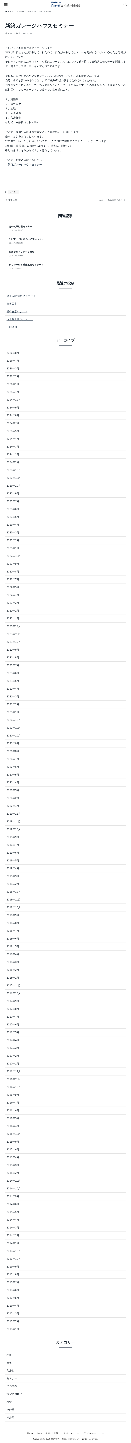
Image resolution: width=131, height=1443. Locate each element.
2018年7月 (13, 930)
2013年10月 (14, 1258)
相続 (9, 1355)
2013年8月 (13, 1274)
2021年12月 (14, 626)
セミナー (28, 33)
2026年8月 (13, 353)
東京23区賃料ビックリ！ (21, 296)
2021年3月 (13, 696)
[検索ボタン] (125, 4)
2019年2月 (13, 884)
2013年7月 (13, 1282)
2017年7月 (13, 1016)
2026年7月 (13, 360)
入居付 (10, 1370)
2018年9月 (13, 915)
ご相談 (64, 1433)
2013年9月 (13, 1266)
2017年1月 (13, 1063)
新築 (9, 1362)
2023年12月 (14, 470)
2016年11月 (13, 1079)
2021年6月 (13, 673)
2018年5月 (13, 946)
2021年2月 (13, 704)
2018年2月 (13, 970)
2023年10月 (14, 485)
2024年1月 (13, 462)
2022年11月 (13, 556)
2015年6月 (13, 1149)
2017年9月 (13, 1001)
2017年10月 (14, 993)
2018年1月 (13, 977)
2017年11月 (13, 985)
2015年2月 (13, 1173)
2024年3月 (13, 446)
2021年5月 (13, 681)
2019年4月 (13, 868)
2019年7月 (13, 845)
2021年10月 (14, 642)
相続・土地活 (51, 1433)
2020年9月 (13, 743)
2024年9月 (13, 407)
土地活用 (12, 327)
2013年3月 (13, 1313)
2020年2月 (13, 798)
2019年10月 (14, 829)
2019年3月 (13, 876)
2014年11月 (13, 1180)
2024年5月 (13, 431)
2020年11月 (13, 727)
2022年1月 (13, 618)
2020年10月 (14, 735)
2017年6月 (13, 1024)
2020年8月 (13, 751)
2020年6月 (13, 766)
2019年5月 (13, 860)
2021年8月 (13, 657)
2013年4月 (13, 1305)
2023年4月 (13, 524)
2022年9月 (13, 563)
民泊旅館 (12, 1386)
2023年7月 (13, 501)
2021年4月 (13, 688)
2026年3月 (13, 368)
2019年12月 (14, 813)
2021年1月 (13, 712)
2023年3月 (13, 532)
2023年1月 (13, 548)
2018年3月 (13, 962)
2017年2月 (13, 1055)
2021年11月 (13, 634)
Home (30, 1433)
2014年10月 (14, 1188)
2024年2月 (13, 454)
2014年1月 (13, 1243)
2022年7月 (13, 579)
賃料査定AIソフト (17, 311)
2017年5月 (13, 1032)
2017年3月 (13, 1048)
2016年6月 (13, 1110)
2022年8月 (13, 571)
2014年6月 (13, 1204)
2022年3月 (13, 602)
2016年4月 (13, 1126)
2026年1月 (13, 384)
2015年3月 (13, 1165)
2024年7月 (13, 423)
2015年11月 (13, 1134)
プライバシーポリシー (93, 1433)
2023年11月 (13, 478)
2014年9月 (13, 1196)
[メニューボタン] (6, 4)
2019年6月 (13, 852)
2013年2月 (13, 1321)
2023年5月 (13, 517)
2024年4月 (13, 438)
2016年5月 (13, 1118)
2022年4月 (13, 595)
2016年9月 (13, 1094)
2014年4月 (13, 1219)
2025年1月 (13, 392)
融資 (9, 1401)
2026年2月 (13, 376)
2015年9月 (13, 1141)
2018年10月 (14, 907)
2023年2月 (13, 540)
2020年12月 (14, 720)
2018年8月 (13, 923)
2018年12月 (14, 891)
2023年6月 (13, 509)
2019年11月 (13, 821)
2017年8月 (13, 1009)
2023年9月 (13, 493)
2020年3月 (13, 790)
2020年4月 (13, 782)
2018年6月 (13, 938)
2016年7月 (13, 1102)
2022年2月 (13, 610)
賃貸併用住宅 (14, 1394)
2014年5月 (13, 1212)
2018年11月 (13, 899)
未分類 (10, 1417)
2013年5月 (13, 1298)
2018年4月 (13, 954)
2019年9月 (13, 837)
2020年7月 (13, 759)
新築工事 (12, 303)
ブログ (39, 1433)
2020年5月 (13, 774)
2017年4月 (13, 1040)
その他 (10, 1409)
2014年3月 (13, 1227)
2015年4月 (13, 1157)
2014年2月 (13, 1235)
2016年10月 (14, 1087)
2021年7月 (13, 665)
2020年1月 (13, 806)
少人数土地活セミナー (20, 319)
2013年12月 (14, 1251)
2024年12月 (14, 399)
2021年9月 (13, 649)
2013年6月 (13, 1290)
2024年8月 (13, 415)
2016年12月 (14, 1071)
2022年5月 (13, 587)
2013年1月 (13, 1329)
